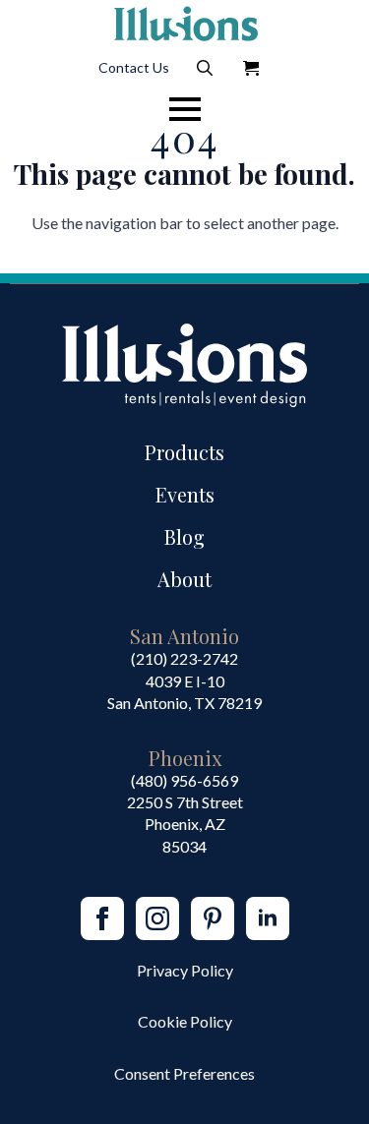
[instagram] (157, 918)
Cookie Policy (185, 1021)
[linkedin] (267, 918)
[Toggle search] (204, 67)
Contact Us (133, 67)
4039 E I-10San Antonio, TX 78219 (184, 692)
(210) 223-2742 (184, 658)
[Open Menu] (185, 109)
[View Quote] (251, 68)
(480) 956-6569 (184, 780)
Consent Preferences (184, 1073)
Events (185, 494)
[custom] (212, 918)
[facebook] (102, 918)
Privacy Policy (185, 970)
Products (184, 452)
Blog (184, 536)
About (184, 578)
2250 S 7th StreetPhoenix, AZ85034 (185, 824)
